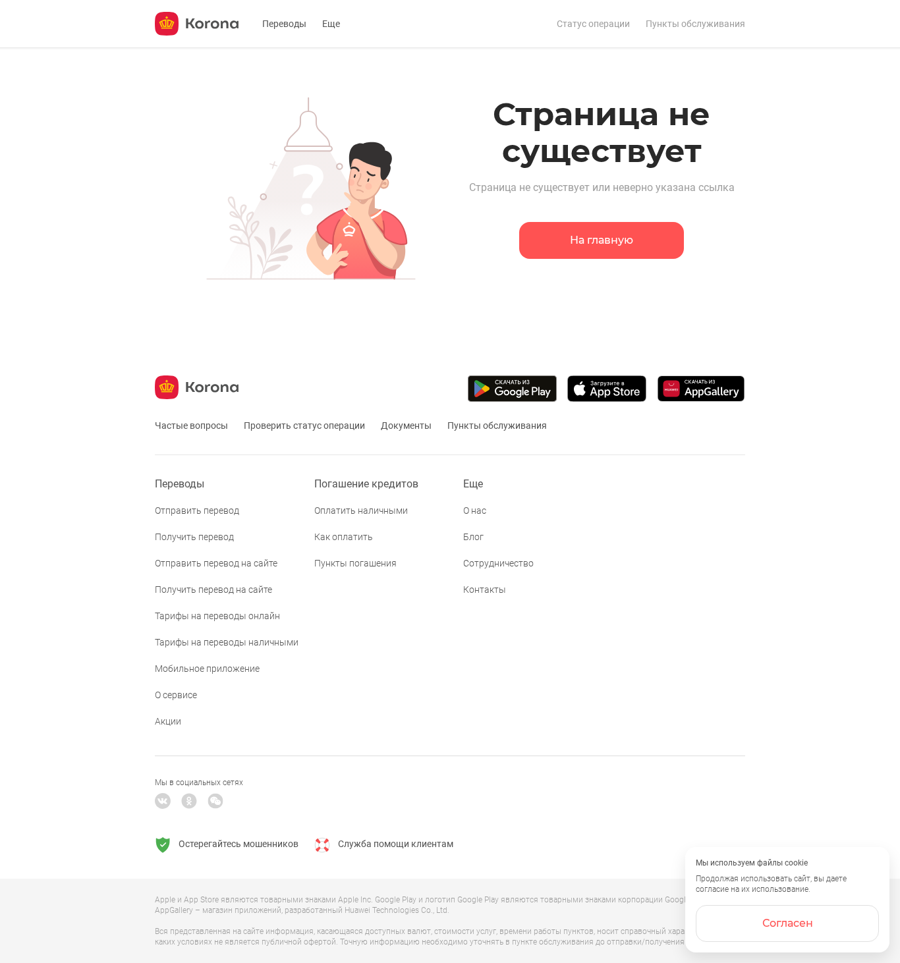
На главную (601, 240)
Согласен (787, 923)
